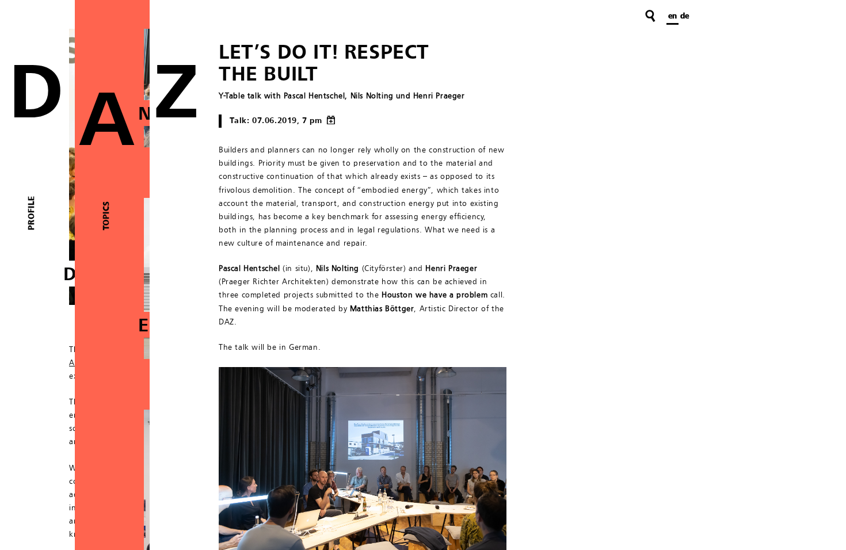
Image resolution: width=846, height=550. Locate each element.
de (684, 16)
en (672, 16)
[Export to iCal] (330, 121)
